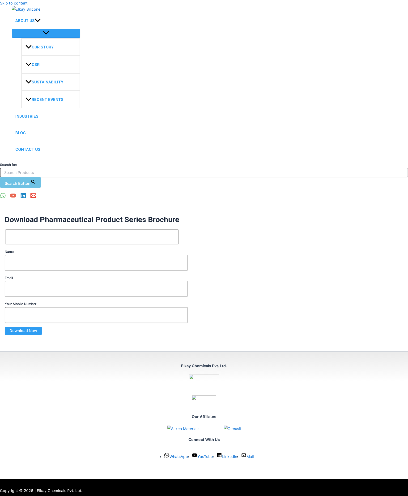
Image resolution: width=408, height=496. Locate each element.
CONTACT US (27, 149)
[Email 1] (33, 197)
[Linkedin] (23, 197)
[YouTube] (13, 197)
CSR (36, 64)
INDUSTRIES (26, 116)
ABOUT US (25, 20)
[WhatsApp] (3, 197)
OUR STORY (43, 47)
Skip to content (14, 3)
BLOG (20, 133)
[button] (38, 21)
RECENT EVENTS (48, 99)
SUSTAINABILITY (47, 82)
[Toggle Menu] (46, 33)
